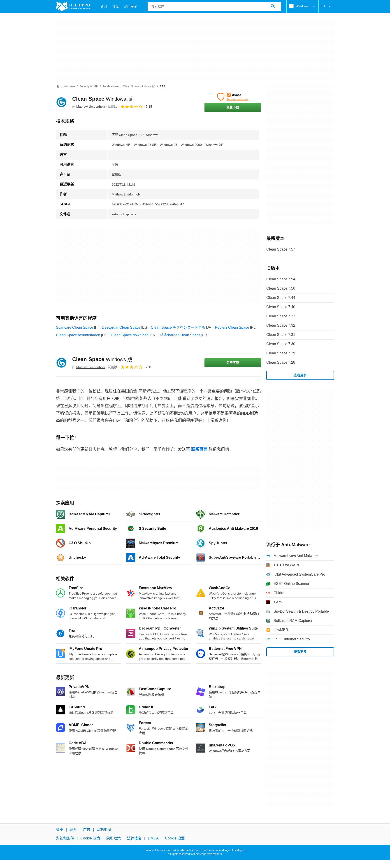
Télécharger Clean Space (179, 335)
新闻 (104, 6)
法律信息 (134, 838)
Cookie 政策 (90, 838)
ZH (322, 6)
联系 (73, 830)
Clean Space (102, 99)
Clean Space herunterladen (78, 335)
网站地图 (104, 830)
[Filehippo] (73, 6)
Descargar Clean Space (121, 327)
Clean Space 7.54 (280, 279)
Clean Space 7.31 (280, 335)
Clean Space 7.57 (280, 249)
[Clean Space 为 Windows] (61, 102)
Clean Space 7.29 (280, 353)
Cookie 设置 (175, 838)
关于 (59, 830)
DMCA (153, 838)
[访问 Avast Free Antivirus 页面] (232, 97)
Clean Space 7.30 (280, 344)
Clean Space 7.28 (280, 362)
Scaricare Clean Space (74, 327)
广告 (86, 830)
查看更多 (300, 375)
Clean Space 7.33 (280, 316)
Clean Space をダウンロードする (178, 327)
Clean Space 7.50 (280, 288)
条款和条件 (65, 838)
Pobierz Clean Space (232, 327)
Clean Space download (130, 335)
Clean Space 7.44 (280, 298)
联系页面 (199, 449)
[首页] (58, 86)
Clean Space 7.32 (280, 325)
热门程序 (130, 6)
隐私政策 (113, 838)
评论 (115, 6)
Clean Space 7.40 (280, 307)
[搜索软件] (272, 6)
